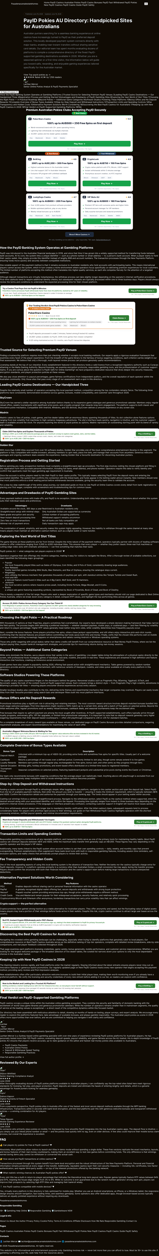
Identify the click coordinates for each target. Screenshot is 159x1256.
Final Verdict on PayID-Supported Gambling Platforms (48, 107)
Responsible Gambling (39, 1210)
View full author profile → (12, 1057)
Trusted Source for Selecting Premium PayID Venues (87, 94)
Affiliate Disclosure (82, 1221)
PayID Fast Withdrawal (113, 2)
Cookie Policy (46, 1221)
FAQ (78, 107)
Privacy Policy (33, 1221)
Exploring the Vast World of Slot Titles (129, 97)
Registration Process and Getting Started (38, 97)
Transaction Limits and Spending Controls (125, 102)
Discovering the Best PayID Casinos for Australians (105, 104)
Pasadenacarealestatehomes (24, 3)
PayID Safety (88, 5)
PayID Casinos (57, 2)
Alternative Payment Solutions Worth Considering (55, 104)
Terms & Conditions (63, 1221)
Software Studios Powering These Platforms (104, 99)
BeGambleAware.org (103, 240)
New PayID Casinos (53, 5)
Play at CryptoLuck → (145, 822)
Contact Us (131, 1221)
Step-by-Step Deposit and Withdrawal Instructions (79, 102)
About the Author (17, 1221)
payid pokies (72, 422)
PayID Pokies (131, 2)
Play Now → (79, 143)
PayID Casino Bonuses (91, 2)
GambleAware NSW (62, 1210)
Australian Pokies (72, 2)
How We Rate (97, 1221)
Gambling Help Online (15, 1210)
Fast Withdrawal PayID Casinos (100, 810)
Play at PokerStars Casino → (142, 291)
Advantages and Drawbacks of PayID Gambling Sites (84, 97)
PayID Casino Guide (72, 5)
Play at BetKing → (145, 434)
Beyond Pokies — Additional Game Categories (60, 99)
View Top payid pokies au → (37, 74)
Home (47, 2)
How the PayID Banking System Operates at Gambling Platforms (30, 94)
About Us (4, 1221)
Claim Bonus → (119, 318)
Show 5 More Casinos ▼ (79, 234)
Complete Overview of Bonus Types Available (31, 102)
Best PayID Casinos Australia (40, 942)
